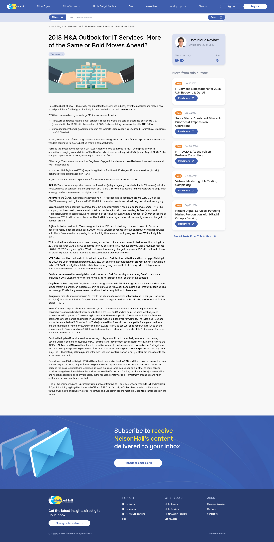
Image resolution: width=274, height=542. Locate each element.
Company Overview (216, 504)
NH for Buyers (43, 6)
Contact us (212, 514)
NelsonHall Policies (216, 533)
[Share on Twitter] (177, 60)
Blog (131, 6)
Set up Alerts (171, 519)
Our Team (211, 509)
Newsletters (151, 6)
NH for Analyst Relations (104, 6)
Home (51, 26)
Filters (55, 17)
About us (203, 6)
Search (214, 17)
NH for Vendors (129, 509)
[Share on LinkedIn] (182, 60)
